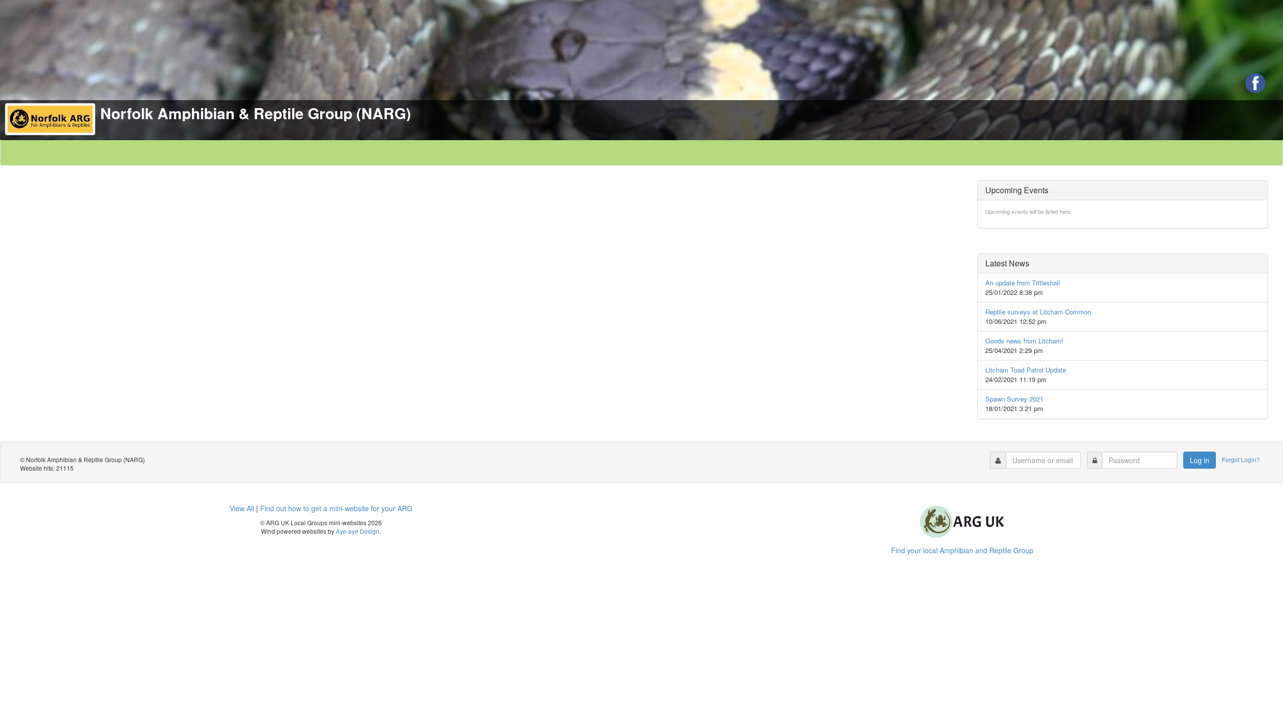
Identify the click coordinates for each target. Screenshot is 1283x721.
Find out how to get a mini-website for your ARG (336, 508)
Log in (1199, 460)
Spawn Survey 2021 (1014, 399)
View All (242, 508)
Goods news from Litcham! (1024, 340)
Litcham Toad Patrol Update (1025, 370)
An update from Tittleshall (1022, 282)
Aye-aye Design (357, 531)
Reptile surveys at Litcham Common (1038, 311)
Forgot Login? (1241, 459)
